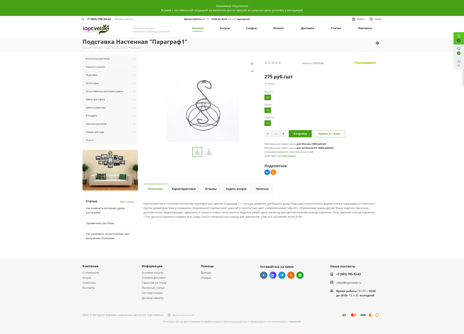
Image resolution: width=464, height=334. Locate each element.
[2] (269, 63)
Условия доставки (154, 277)
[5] (280, 63)
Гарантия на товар (154, 282)
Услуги (86, 277)
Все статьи (127, 201)
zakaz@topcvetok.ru (348, 282)
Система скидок (152, 293)
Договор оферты (153, 298)
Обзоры (206, 277)
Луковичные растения (100, 223)
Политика (89, 282)
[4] (276, 63)
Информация (152, 266)
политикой (295, 321)
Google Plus (300, 275)
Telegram (281, 275)
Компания (90, 266)
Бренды (206, 272)
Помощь (207, 266)
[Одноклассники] (273, 172)
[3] (273, 63)
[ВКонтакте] (267, 172)
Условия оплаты (152, 272)
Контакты (88, 287)
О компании (90, 272)
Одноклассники (291, 275)
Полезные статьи (153, 287)
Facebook (272, 275)
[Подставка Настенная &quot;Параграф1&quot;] (203, 105)
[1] (266, 63)
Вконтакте (263, 275)
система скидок (287, 155)
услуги (281, 151)
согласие (195, 321)
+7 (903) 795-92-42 (98, 19)
